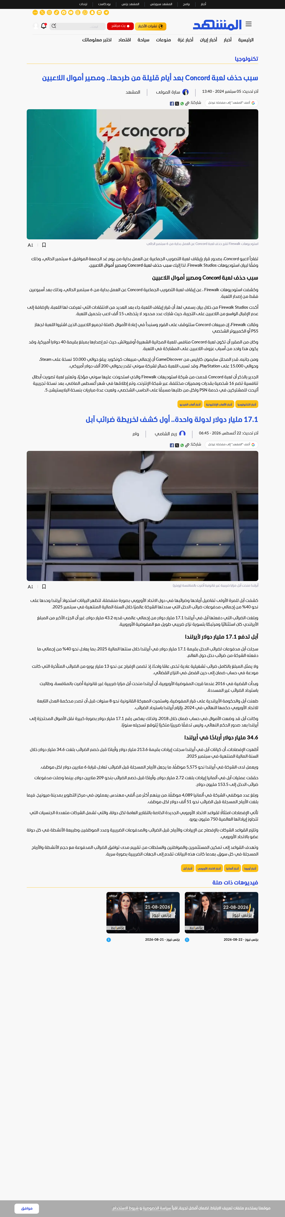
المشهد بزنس (130, 4)
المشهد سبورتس (161, 4)
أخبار (203, 4)
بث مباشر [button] (118, 26)
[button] (142, 59)
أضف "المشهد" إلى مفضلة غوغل (229, 102)
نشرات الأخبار (147, 26)
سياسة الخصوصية (157, 1208)
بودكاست (104, 4)
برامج (186, 4)
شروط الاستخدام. (125, 1208)
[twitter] (177, 104)
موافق (27, 1208)
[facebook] (172, 104)
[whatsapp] (182, 104)
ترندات (83, 4)
